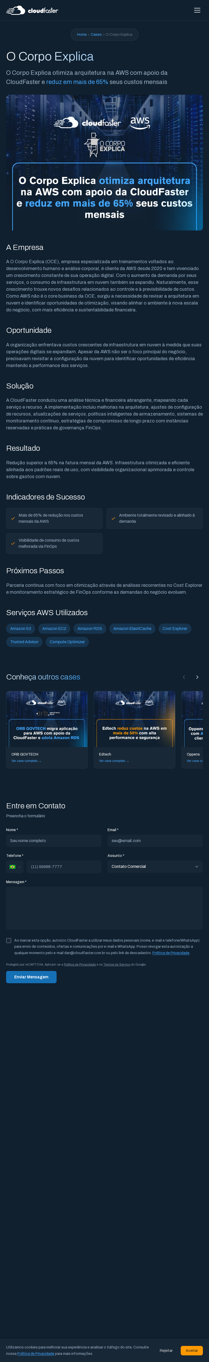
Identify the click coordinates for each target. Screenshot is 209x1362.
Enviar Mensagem (31, 977)
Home (82, 35)
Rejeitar (166, 1351)
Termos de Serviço (116, 964)
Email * (113, 830)
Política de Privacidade (170, 953)
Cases (96, 35)
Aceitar (192, 1351)
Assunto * (116, 856)
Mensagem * (16, 882)
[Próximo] (197, 677)
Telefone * (14, 856)
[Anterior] (184, 677)
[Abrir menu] (197, 10)
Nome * (12, 830)
